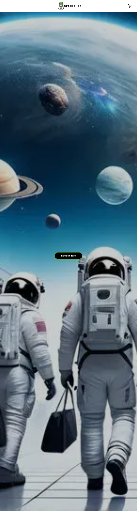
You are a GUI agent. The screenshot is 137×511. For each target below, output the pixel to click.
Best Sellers (68, 255)
